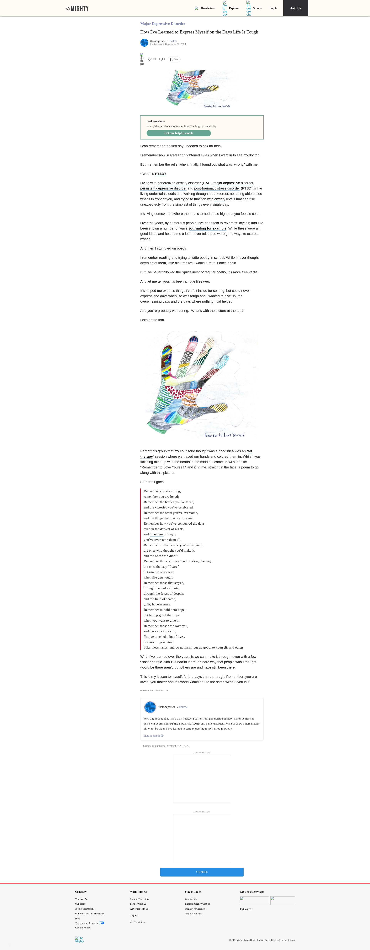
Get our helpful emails (178, 133)
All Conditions (138, 922)
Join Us (295, 8)
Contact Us (191, 898)
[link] (77, 8)
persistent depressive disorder (163, 188)
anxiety (219, 199)
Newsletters (208, 8)
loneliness (157, 534)
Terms (292, 940)
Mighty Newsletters (195, 908)
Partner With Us (138, 903)
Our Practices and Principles (89, 913)
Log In (274, 8)
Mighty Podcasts (194, 913)
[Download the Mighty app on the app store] (254, 900)
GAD (206, 183)
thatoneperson (158, 41)
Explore (233, 8)
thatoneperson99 (154, 735)
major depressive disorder (233, 183)
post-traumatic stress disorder (217, 188)
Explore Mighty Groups (197, 903)
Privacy (284, 940)
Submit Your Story (139, 898)
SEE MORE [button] (202, 872)
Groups (257, 8)
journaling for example (207, 228)
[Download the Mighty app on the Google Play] (284, 900)
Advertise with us (139, 908)
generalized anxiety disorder (179, 183)
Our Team (80, 903)
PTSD (159, 174)
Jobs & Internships (84, 908)
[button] (173, 41)
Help (77, 918)
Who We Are (81, 898)
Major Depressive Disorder (162, 23)
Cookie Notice (82, 927)
